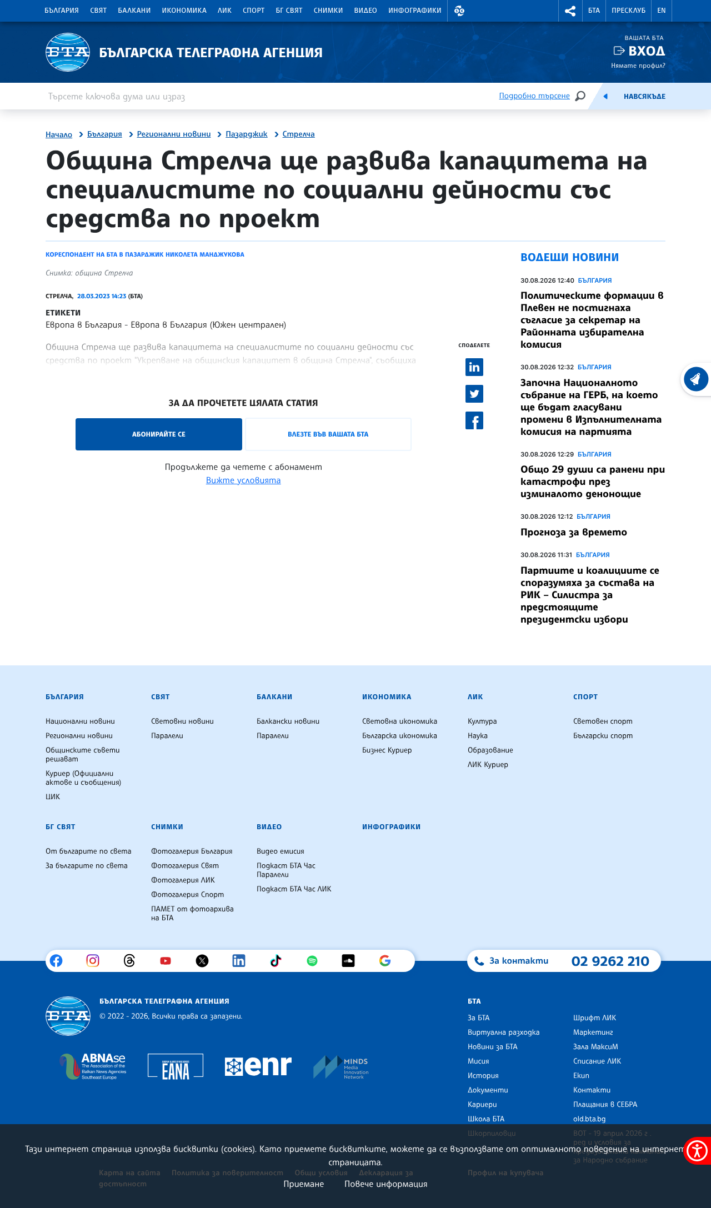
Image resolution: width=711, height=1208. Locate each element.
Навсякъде (644, 96)
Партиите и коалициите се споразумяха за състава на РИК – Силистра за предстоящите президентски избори (589, 594)
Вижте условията (243, 479)
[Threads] (133, 961)
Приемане (303, 1183)
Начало (59, 135)
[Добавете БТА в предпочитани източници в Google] (389, 961)
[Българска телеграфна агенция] (68, 1016)
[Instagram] (97, 961)
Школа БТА (486, 1119)
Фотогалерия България (192, 851)
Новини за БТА (493, 1046)
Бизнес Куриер (387, 750)
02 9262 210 (610, 961)
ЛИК (225, 10)
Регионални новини (174, 134)
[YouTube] (169, 961)
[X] (206, 961)
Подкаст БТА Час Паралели (286, 870)
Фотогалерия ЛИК (183, 880)
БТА (594, 10)
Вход (646, 51)
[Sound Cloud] (352, 961)
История (483, 1075)
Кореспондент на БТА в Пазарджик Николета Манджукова (145, 254)
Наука (478, 735)
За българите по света (87, 865)
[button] (459, 11)
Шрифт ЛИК (594, 1018)
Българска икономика (399, 735)
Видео (366, 10)
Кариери (482, 1104)
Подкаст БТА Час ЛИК (294, 889)
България (61, 10)
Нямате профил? (638, 65)
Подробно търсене (534, 96)
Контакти (591, 1090)
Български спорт (603, 735)
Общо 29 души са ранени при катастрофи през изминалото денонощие (592, 481)
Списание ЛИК (597, 1061)
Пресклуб (628, 10)
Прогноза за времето (573, 532)
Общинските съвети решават (83, 755)
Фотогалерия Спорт (187, 894)
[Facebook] (60, 961)
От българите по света (89, 851)
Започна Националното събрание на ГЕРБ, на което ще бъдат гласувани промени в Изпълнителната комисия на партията (591, 407)
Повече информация (386, 1183)
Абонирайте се (159, 434)
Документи (488, 1090)
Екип (581, 1075)
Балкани (134, 10)
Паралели (167, 735)
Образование (490, 750)
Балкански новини (288, 721)
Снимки (328, 10)
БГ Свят (289, 10)
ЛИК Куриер (488, 764)
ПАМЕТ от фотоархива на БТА (192, 914)
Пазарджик (247, 134)
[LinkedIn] (243, 961)
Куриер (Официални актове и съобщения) (83, 778)
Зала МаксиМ (595, 1046)
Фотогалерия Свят (185, 865)
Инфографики (415, 10)
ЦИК (53, 797)
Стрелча (299, 134)
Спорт (253, 10)
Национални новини (80, 721)
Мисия (478, 1061)
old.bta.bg (589, 1119)
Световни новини (182, 721)
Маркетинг (593, 1032)
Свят (98, 10)
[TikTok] (279, 961)
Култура (482, 721)
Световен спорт (603, 721)
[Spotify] (316, 961)
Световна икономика (399, 721)
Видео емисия (280, 851)
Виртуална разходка (504, 1032)
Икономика (184, 10)
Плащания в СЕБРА (605, 1104)
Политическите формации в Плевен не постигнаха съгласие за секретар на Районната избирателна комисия (592, 319)
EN (661, 10)
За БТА (478, 1018)
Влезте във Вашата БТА (328, 434)
